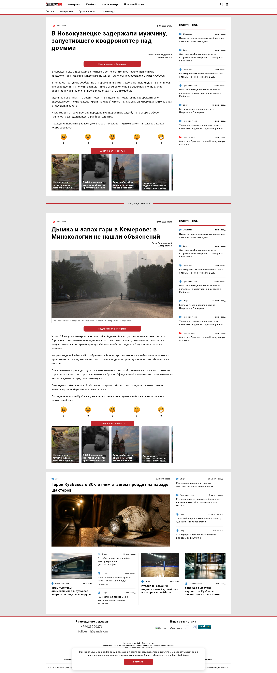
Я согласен (138, 661)
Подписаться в (112, 64)
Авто (57, 479)
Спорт (185, 50)
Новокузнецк (189, 137)
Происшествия (190, 85)
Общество (187, 34)
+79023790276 (92, 626)
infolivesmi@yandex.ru (92, 631)
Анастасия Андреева (160, 54)
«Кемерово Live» (62, 127)
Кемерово (61, 26)
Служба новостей (162, 243)
